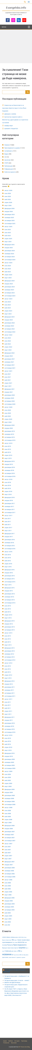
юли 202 (7, 925)
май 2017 (8, 524)
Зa (13, 940)
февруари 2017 (9, 533)
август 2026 (8, 190)
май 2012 (8, 672)
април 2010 (8, 747)
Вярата (4, 940)
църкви (23, 957)
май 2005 (8, 913)
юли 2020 (8, 410)
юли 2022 (8, 338)
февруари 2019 (9, 461)
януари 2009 (9, 792)
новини (6, 954)
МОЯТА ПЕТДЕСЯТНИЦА (12, 982)
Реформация (8, 169)
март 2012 (8, 678)
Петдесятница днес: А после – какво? (16, 980)
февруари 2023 (9, 317)
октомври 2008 (10, 801)
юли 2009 (8, 774)
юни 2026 (8, 196)
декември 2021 (10, 359)
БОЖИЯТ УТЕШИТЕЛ (11, 128)
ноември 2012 (9, 654)
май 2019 (8, 452)
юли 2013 (8, 636)
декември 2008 (10, 795)
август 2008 (8, 807)
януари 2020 (9, 428)
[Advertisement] (16, 46)
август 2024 (8, 262)
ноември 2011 (9, 690)
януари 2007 (9, 864)
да (10, 951)
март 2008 (8, 822)
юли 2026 (8, 193)
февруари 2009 (9, 789)
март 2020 (8, 422)
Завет (15, 940)
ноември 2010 (9, 726)
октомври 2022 (10, 329)
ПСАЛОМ (4, 945)
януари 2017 (9, 536)
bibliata (8, 937)
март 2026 (8, 205)
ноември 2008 (9, 798)
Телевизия (6, 1042)
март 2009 (8, 786)
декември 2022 (10, 323)
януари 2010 (9, 756)
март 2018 (8, 494)
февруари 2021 (9, 389)
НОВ (26, 942)
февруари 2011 (9, 717)
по (17, 954)
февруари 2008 (9, 825)
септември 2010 (10, 732)
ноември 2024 (9, 253)
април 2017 (8, 527)
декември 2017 (10, 503)
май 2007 (8, 852)
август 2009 (8, 771)
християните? (12, 957)
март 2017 (8, 530)
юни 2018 (8, 485)
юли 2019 (8, 446)
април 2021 (8, 383)
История (16, 1041)
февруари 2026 (9, 208)
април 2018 (8, 491)
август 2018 (8, 479)
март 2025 (8, 241)
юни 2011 (8, 705)
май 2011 (8, 708)
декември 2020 (10, 395)
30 (5, 157)
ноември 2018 (9, 470)
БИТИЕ (20, 937)
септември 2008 (10, 804)
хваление (7, 160)
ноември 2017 (9, 506)
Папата (10, 945)
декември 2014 (10, 594)
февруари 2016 (9, 570)
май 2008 (8, 816)
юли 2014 (8, 606)
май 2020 (8, 416)
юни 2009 (8, 777)
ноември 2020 (9, 398)
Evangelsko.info (16, 7)
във (3, 951)
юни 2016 (8, 557)
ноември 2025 (9, 217)
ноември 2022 (9, 326)
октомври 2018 (10, 473)
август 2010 (8, 735)
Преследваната (19, 945)
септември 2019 (10, 440)
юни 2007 (8, 849)
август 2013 (8, 633)
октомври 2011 (10, 693)
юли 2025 (8, 229)
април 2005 (8, 916)
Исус (14, 942)
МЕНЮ (4, 27)
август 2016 (8, 551)
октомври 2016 (10, 545)
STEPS (6, 163)
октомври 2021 (10, 365)
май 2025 (8, 235)
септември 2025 (10, 223)
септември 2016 (10, 548)
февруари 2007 (9, 861)
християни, (5, 957)
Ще (26, 947)
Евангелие (8, 940)
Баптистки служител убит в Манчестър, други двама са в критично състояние (15, 119)
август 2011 (8, 699)
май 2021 (8, 380)
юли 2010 (8, 738)
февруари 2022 (9, 353)
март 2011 (8, 714)
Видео (6, 154)
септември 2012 (10, 660)
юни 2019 (8, 449)
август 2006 (8, 880)
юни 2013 (8, 639)
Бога (25, 937)
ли (17, 951)
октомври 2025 (10, 220)
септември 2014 (10, 603)
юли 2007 (8, 846)
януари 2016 (9, 573)
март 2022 (8, 350)
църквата (18, 957)
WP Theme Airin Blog (24, 1047)
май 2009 (8, 780)
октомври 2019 (10, 437)
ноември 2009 (9, 762)
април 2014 (8, 615)
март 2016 (8, 566)
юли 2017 (8, 518)
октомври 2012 (10, 657)
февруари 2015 (9, 588)
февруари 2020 (9, 425)
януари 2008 (9, 828)
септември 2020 (10, 404)
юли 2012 (8, 666)
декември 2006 (10, 868)
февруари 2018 (9, 497)
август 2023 (8, 299)
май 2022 (8, 344)
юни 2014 (8, 609)
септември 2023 (10, 296)
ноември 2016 (9, 542)
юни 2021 (8, 377)
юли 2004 (8, 922)
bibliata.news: (14, 937)
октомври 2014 (10, 600)
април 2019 (8, 455)
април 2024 (8, 275)
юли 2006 (8, 883)
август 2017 (8, 515)
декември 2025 (10, 214)
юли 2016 (8, 554)
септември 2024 (10, 259)
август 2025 (8, 226)
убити (27, 954)
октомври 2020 (10, 401)
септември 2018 (10, 476)
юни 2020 (8, 413)
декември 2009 (10, 759)
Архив (5, 1041)
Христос (16, 948)
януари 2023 (9, 320)
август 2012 (8, 663)
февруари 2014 (9, 621)
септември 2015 (10, 582)
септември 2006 (10, 877)
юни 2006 (8, 886)
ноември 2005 (9, 907)
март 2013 (8, 645)
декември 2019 (10, 431)
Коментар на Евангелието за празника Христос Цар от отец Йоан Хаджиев (14, 108)
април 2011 (8, 711)
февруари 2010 (9, 753)
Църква (22, 948)
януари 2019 (9, 464)
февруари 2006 (9, 898)
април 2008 (8, 819)
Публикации (8, 166)
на (19, 950)
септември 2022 (10, 332)
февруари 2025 (9, 244)
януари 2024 (9, 284)
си (22, 954)
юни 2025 (8, 232)
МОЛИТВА (21, 942)
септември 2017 (10, 512)
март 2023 (8, 314)
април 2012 (8, 675)
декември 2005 (10, 904)
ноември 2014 (9, 597)
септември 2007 (10, 840)
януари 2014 (9, 624)
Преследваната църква (12, 148)
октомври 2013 (10, 630)
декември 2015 (10, 576)
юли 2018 (8, 482)
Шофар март (8, 125)
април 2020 (8, 419)
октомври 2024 (10, 256)
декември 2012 (10, 651)
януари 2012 (9, 684)
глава (6, 951)
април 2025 (8, 238)
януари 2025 (9, 247)
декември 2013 (10, 627)
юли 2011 (8, 702)
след (24, 954)
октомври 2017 (10, 509)
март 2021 (8, 386)
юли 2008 (8, 810)
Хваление (14, 1042)
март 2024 (8, 278)
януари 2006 (9, 901)
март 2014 (8, 618)
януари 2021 (9, 392)
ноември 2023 (9, 290)
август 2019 (8, 443)
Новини (6, 145)
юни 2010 (8, 741)
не (21, 951)
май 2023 (8, 308)
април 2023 (8, 311)
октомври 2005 (10, 910)
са (18, 954)
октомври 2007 (10, 837)
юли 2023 (8, 302)
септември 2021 (10, 368)
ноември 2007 (9, 834)
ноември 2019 (9, 434)
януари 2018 (9, 500)
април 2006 (8, 892)
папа (15, 954)
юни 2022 (8, 341)
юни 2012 (8, 669)
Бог (23, 937)
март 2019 (8, 458)
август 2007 (8, 843)
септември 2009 (10, 768)
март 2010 (8, 750)
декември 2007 (10, 831)
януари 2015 (9, 591)
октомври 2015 (10, 579)
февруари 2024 (9, 281)
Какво (16, 942)
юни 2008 (8, 813)
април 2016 (8, 563)
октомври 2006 (10, 874)
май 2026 (8, 199)
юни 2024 (8, 268)
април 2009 (8, 783)
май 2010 (8, 744)
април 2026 (8, 202)
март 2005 (8, 919)
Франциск (4, 948)
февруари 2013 (9, 648)
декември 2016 (10, 539)
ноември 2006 (9, 871)
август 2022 (8, 335)
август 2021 (8, 371)
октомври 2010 (10, 729)
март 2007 (8, 858)
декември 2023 (10, 287)
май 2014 (8, 612)
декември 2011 (10, 687)
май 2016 (8, 560)
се (20, 955)
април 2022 (8, 347)
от (12, 955)
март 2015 (8, 585)
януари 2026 (9, 211)
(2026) (4, 937)
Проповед (24, 1041)
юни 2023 (8, 305)
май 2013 (8, 642)
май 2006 (8, 889)
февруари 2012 (9, 681)
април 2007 (8, 855)
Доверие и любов (10, 114)
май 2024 (8, 272)
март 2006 (8, 895)
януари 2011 (9, 720)
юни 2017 (8, 521)
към (15, 951)
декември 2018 (10, 467)
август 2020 (8, 407)
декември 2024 (10, 250)
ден (12, 951)
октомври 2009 (10, 765)
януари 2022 (9, 356)
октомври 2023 (10, 293)
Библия (10, 1041)
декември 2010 (10, 723)
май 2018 (8, 488)
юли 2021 (8, 374)
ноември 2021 (9, 362)
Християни (11, 948)
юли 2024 (8, 265)
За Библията (8, 151)
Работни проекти (10, 172)
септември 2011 (10, 696)
